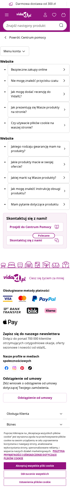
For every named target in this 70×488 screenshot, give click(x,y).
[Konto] (45, 15)
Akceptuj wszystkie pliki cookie (35, 465)
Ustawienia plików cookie (35, 482)
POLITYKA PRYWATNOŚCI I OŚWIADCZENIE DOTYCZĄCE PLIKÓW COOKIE (34, 454)
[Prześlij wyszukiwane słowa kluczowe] (61, 25)
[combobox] (35, 25)
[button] (35, 413)
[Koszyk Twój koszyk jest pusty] (63, 15)
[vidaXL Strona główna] (24, 15)
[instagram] (14, 368)
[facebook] (6, 368)
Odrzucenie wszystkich (35, 474)
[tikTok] (30, 368)
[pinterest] (22, 368)
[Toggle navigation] (6, 14)
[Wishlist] (54, 15)
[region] (35, 457)
